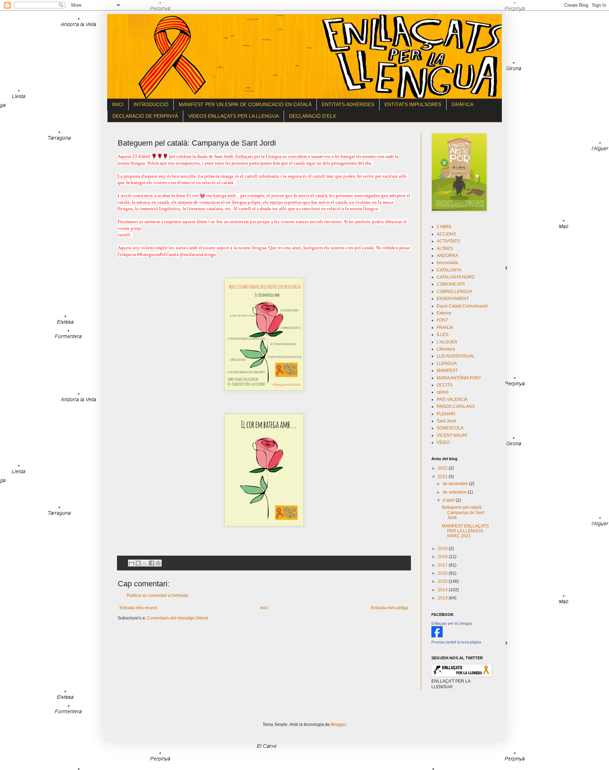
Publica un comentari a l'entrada (157, 595)
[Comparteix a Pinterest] (158, 563)
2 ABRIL (444, 226)
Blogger (338, 724)
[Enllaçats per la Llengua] (437, 636)
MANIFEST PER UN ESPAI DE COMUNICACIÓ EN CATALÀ (245, 104)
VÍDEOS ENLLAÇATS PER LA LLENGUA (233, 116)
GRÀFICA (462, 104)
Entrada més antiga (389, 607)
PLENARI (446, 413)
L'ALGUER (447, 342)
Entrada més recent (138, 607)
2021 (443, 476)
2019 (443, 548)
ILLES (442, 334)
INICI (117, 104)
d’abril (449, 500)
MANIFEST (447, 370)
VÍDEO (443, 442)
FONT (442, 320)
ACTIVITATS (448, 241)
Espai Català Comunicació (462, 306)
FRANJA (445, 327)
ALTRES (445, 248)
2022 (443, 468)
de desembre (456, 483)
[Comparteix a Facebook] (151, 563)
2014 (443, 589)
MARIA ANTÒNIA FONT (459, 377)
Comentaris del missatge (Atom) (177, 618)
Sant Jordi (446, 420)
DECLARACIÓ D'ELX (312, 116)
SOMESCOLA (450, 428)
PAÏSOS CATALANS (456, 406)
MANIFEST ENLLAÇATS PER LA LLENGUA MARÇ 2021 (465, 531)
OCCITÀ (445, 385)
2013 (443, 597)
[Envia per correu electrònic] (131, 563)
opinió (443, 392)
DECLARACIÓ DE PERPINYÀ (145, 116)
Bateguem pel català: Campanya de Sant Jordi (463, 512)
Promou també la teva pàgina (456, 642)
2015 (443, 581)
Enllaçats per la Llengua (451, 623)
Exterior (444, 313)
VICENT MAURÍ (452, 435)
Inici (264, 607)
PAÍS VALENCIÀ (452, 399)
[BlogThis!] (138, 563)
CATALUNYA (449, 270)
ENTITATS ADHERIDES (348, 104)
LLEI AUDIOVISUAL (456, 356)
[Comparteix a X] (144, 563)
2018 (443, 556)
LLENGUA (447, 363)
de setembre (455, 492)
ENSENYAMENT (453, 298)
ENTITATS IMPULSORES (413, 104)
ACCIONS (446, 234)
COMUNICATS (451, 284)
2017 (443, 565)
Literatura (446, 349)
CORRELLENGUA (454, 291)
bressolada (447, 262)
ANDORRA (447, 255)
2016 (443, 573)
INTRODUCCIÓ (151, 104)
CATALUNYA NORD (456, 277)
